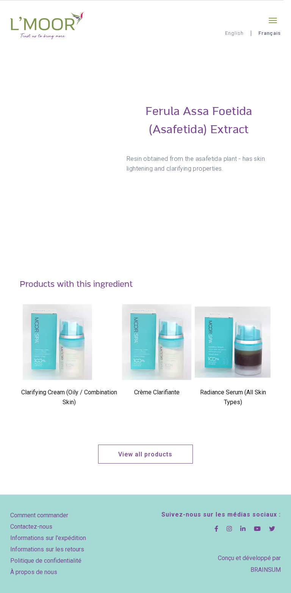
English (234, 33)
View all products (145, 454)
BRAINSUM (265, 569)
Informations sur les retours (47, 549)
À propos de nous (33, 572)
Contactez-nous (31, 526)
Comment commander (39, 515)
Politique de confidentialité (45, 560)
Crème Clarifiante (157, 392)
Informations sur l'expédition (48, 538)
